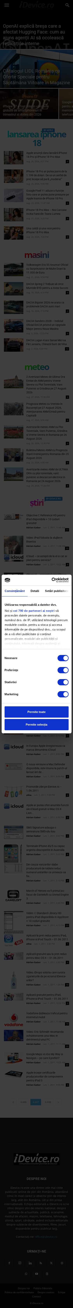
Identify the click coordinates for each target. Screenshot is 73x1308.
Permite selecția (36, 724)
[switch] (63, 670)
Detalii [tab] (34, 591)
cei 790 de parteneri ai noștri (34, 610)
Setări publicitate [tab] (56, 591)
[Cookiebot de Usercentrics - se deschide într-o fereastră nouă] (52, 580)
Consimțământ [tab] (14, 591)
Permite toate (36, 712)
